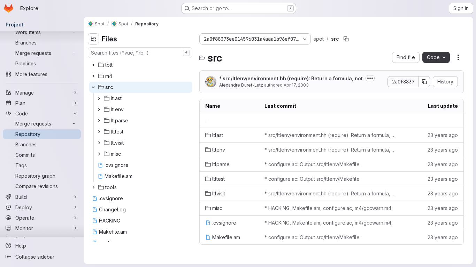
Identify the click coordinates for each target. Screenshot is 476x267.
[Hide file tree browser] (93, 38)
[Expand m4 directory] (93, 76)
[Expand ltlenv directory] (99, 109)
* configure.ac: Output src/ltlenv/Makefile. (312, 164)
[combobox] (140, 52)
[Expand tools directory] (93, 187)
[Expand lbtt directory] (93, 65)
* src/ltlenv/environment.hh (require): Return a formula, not (291, 78)
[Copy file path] (346, 38)
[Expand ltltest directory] (99, 132)
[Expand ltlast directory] (99, 98)
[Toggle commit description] (370, 78)
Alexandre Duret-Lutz (241, 85)
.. (206, 120)
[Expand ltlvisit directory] (99, 143)
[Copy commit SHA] (424, 81)
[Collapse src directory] (93, 87)
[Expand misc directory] (99, 154)
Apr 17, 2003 (296, 85)
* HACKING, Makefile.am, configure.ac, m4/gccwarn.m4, (328, 208)
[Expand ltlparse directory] (99, 120)
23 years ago (443, 135)
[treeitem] (140, 65)
